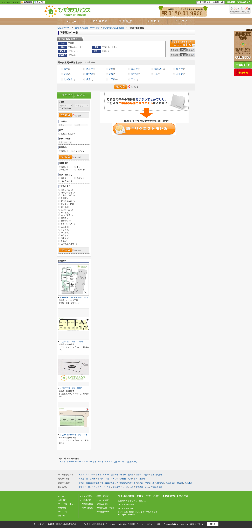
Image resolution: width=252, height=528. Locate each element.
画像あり (64, 178)
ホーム (61, 496)
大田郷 (113, 79)
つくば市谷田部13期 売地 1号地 (73, 435)
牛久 (109, 487)
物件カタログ (64, 515)
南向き (65, 235)
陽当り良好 (67, 190)
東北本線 (188, 483)
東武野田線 (170, 483)
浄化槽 (65, 232)
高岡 (130, 479)
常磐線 (81, 483)
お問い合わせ (87, 508)
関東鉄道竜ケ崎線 (127, 483)
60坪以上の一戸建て (105, 508)
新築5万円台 (102, 504)
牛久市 (85, 462)
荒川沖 (81, 487)
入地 (147, 487)
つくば (125, 487)
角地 (64, 241)
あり (75, 151)
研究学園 (139, 487)
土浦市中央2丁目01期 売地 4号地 (74, 297)
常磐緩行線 (149, 483)
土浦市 (62, 462)
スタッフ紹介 (87, 496)
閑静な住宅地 (68, 192)
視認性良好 (67, 210)
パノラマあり (66, 181)
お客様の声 (86, 500)
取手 (67, 69)
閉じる (213, 524)
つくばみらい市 (118, 462)
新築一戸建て (103, 496)
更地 (63, 134)
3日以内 (64, 169)
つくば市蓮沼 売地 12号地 (71, 342)
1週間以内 (81, 169)
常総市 (138, 474)
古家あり (71, 134)
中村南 (100, 479)
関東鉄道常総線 (92, 483)
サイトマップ (64, 512)
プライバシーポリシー (67, 504)
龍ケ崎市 (70, 462)
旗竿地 (65, 207)
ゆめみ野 (159, 69)
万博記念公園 (156, 487)
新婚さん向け (68, 201)
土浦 (88, 487)
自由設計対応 (68, 195)
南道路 (65, 238)
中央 (135, 479)
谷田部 (93, 479)
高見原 (81, 479)
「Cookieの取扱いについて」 (174, 524)
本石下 (108, 479)
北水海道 (69, 79)
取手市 (78, 462)
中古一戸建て (103, 500)
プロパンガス (68, 224)
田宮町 (115, 479)
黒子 (89, 79)
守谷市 (100, 462)
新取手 (135, 69)
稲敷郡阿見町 (131, 462)
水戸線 (140, 483)
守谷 (112, 74)
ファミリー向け (69, 204)
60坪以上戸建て (69, 244)
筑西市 (107, 462)
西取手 (90, 69)
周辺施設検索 (87, 504)
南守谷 (90, 74)
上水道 (65, 227)
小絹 (157, 74)
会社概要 (62, 500)
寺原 (112, 69)
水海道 (180, 74)
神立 (132, 487)
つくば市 (93, 462)
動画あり (80, 178)
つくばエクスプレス (109, 483)
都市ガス (66, 221)
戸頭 (67, 74)
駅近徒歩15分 (103, 512)
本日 (78, 167)
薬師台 (123, 479)
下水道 (65, 230)
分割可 (65, 198)
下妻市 (146, 474)
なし (82, 151)
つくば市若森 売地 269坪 (71, 388)
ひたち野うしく (98, 487)
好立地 (65, 212)
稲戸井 (180, 69)
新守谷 (135, 74)
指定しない (65, 151)
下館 (134, 79)
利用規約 (62, 508)
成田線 (180, 483)
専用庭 (65, 218)
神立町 (142, 479)
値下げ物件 (66, 108)
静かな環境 (67, 215)
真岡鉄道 (160, 483)
